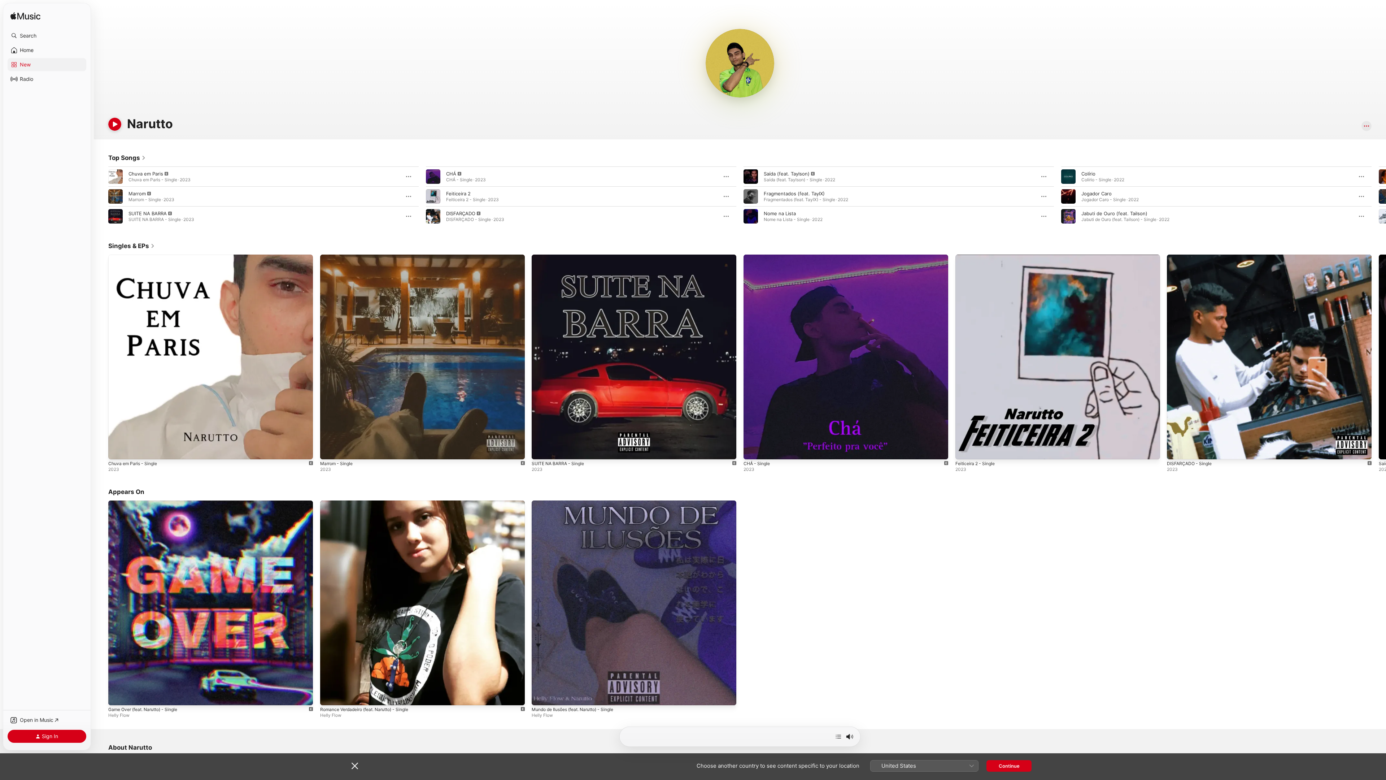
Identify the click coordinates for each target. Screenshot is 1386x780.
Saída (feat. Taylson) (787, 174)
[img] (25, 16)
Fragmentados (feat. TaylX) (794, 193)
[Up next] (838, 737)
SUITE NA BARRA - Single (560, 257)
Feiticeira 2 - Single (977, 257)
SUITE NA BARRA (147, 213)
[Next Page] (1379, 196)
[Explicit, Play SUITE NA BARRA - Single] (540, 450)
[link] (127, 158)
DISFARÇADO (460, 213)
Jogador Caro (1096, 193)
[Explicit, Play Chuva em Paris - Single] (117, 450)
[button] (47, 36)
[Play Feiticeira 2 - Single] (964, 450)
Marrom (137, 193)
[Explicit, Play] (115, 176)
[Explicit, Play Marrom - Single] (329, 450)
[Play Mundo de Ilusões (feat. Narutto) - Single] (540, 695)
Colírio (1088, 174)
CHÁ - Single (758, 257)
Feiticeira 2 (458, 193)
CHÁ (451, 174)
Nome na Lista (780, 213)
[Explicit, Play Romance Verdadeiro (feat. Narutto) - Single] (329, 695)
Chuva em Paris (145, 174)
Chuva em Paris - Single (135, 257)
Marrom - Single (338, 257)
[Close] (355, 766)
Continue (1009, 766)
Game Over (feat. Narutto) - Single (147, 503)
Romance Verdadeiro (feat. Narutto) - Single (370, 503)
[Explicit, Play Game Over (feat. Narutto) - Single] (117, 695)
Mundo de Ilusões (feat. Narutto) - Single (578, 503)
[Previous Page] (101, 196)
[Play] (114, 124)
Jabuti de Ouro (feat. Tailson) (1114, 213)
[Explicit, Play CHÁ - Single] (752, 450)
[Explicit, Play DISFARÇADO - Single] (1176, 450)
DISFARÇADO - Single (1191, 257)
